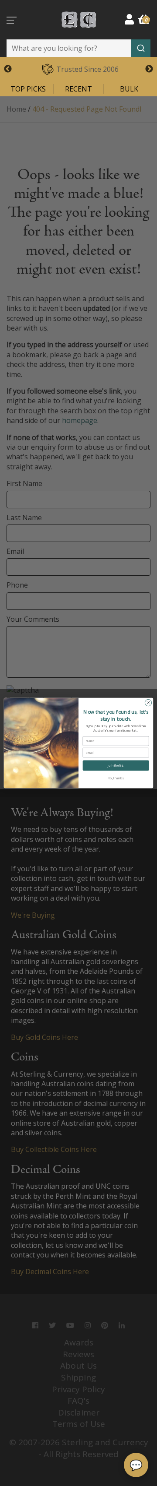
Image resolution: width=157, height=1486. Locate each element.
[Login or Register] (129, 19)
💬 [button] (136, 1465)
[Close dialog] (148, 702)
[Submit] (140, 48)
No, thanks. (116, 778)
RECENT (78, 89)
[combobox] (78, 48)
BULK (129, 89)
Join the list (116, 765)
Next (149, 69)
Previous (7, 69)
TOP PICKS (28, 89)
